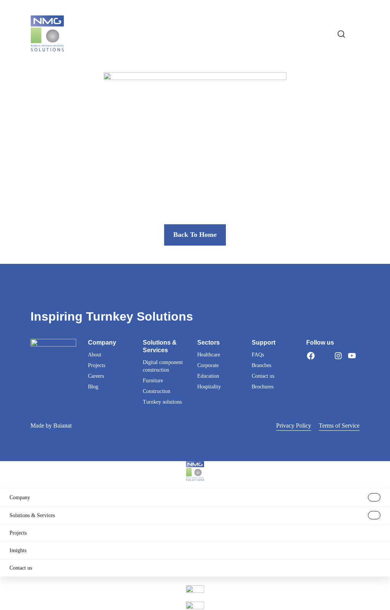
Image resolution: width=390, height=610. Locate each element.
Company (20, 497)
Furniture (153, 380)
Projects (96, 365)
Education (208, 376)
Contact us (263, 376)
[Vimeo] (310, 364)
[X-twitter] (324, 355)
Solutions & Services (32, 515)
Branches (261, 365)
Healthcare (208, 355)
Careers (96, 376)
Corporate (208, 365)
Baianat (62, 425)
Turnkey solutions (162, 402)
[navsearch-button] (341, 33)
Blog (93, 387)
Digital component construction (163, 366)
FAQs (258, 355)
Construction (156, 391)
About (94, 355)
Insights (18, 550)
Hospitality (209, 387)
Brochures (262, 387)
